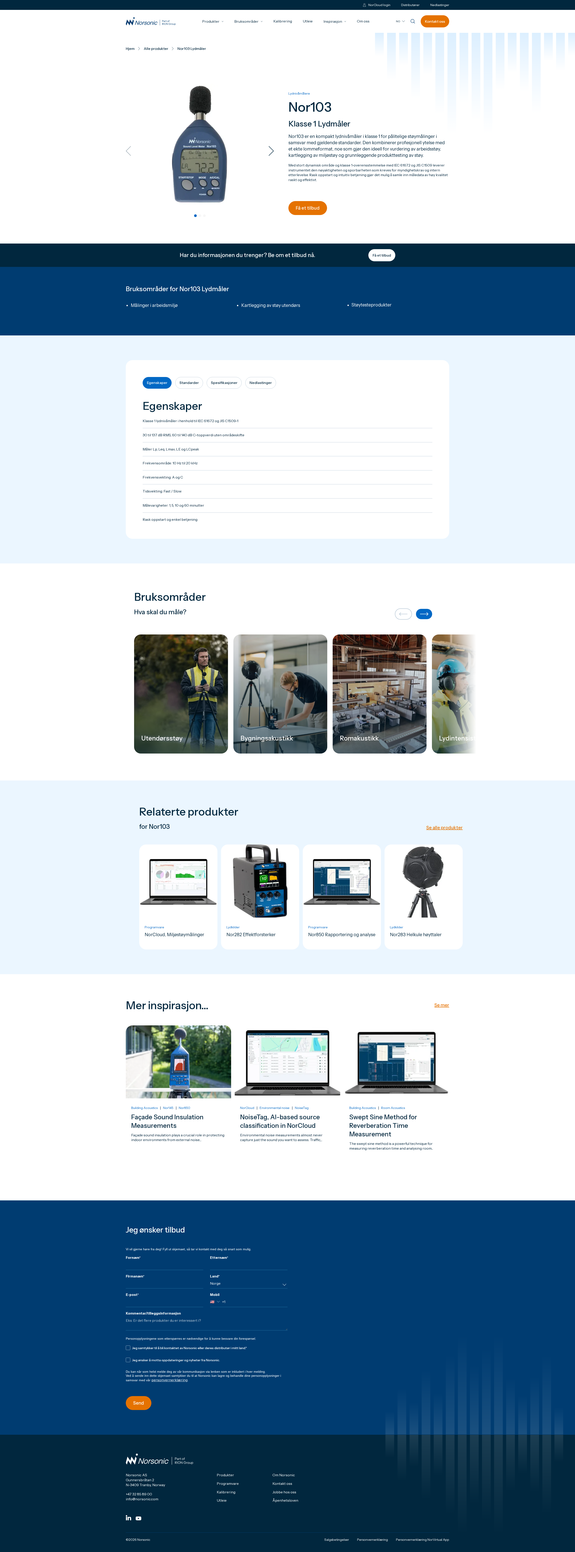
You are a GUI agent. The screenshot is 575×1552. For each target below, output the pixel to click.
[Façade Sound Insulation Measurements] (178, 1100)
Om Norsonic (283, 1475)
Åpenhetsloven (285, 1500)
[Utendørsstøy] (181, 694)
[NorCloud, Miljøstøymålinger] (178, 897)
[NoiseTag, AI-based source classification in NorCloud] (287, 1100)
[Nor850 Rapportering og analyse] (342, 897)
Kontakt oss (435, 21)
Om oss (363, 21)
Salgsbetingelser (336, 1539)
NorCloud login (379, 5)
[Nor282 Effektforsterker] (260, 897)
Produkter (212, 21)
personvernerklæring (169, 1380)
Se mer (441, 1005)
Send (138, 1403)
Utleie (308, 21)
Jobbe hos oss (284, 1492)
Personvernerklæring (372, 1539)
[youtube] (138, 1518)
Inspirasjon (334, 21)
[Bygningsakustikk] (280, 694)
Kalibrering (282, 21)
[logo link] (151, 21)
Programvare (228, 1483)
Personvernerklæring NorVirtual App (422, 1539)
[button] (195, 215)
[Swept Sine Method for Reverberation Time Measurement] (396, 1100)
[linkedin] (128, 1517)
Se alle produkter (444, 827)
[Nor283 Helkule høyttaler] (424, 897)
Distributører (410, 5)
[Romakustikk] (380, 694)
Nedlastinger (439, 5)
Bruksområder (248, 21)
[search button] (413, 22)
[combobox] (249, 1285)
